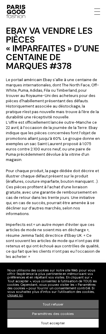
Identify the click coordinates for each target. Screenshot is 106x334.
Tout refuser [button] (53, 304)
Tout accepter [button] (53, 323)
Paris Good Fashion (15, 11)
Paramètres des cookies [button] (53, 313)
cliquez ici (15, 295)
